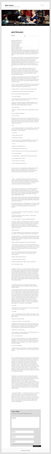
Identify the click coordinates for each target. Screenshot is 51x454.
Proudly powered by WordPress (25, 450)
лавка (32, 24)
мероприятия (36, 24)
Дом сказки (9, 5)
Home (6, 24)
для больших (17, 24)
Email (13, 436)
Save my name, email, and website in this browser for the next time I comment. (23, 444)
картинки (28, 24)
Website (13, 441)
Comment (14, 418)
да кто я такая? (11, 24)
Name (13, 431)
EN (40, 24)
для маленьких (23, 24)
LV (42, 24)
